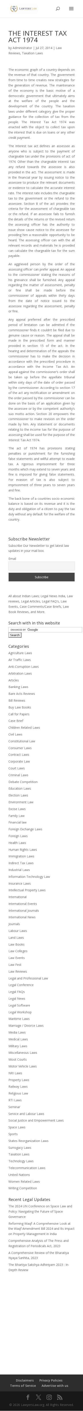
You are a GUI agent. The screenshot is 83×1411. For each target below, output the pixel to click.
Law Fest (14, 965)
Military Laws (17, 1046)
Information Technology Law (29, 877)
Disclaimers (25, 1380)
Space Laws (16, 1127)
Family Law (16, 816)
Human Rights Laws (22, 849)
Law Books (16, 944)
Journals (14, 924)
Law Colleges (17, 951)
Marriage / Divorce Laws (26, 1025)
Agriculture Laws (20, 653)
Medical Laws (18, 1039)
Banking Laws (18, 687)
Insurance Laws (19, 883)
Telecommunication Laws (26, 1168)
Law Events (16, 958)
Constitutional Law (21, 741)
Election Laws (18, 795)
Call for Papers (18, 714)
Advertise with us (55, 1386)
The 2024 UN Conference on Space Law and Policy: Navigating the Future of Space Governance (40, 1211)
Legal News (16, 998)
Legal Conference (21, 985)
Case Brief (15, 721)
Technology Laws (21, 1161)
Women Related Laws (24, 1181)
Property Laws (18, 1080)
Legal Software (19, 1005)
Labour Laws (17, 931)
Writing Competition (22, 1188)
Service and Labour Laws (26, 1114)
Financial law (17, 822)
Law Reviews (17, 971)
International (17, 897)
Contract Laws (18, 754)
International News (22, 917)
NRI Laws (15, 1073)
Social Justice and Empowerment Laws (36, 1120)
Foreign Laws (18, 836)
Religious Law (18, 1093)
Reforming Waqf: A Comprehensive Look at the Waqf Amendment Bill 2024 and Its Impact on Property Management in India (41, 1228)
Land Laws (16, 937)
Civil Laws (15, 734)
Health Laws (17, 843)
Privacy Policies (50, 1380)
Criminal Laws (18, 775)
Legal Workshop (20, 1012)
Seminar (14, 1107)
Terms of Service (23, 1386)
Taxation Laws (32, 53)
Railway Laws (18, 1086)
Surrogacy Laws (19, 1148)
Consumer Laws (20, 748)
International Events (22, 904)
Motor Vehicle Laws (22, 1066)
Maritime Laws (19, 1019)
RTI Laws (15, 1100)
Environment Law (20, 802)
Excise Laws (17, 809)
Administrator (22, 48)
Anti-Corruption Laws (23, 666)
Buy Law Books (19, 707)
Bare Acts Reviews (21, 694)
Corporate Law (19, 761)
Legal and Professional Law (28, 978)
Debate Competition (23, 782)
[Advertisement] (41, 1320)
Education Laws (19, 788)
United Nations (19, 1175)
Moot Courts (17, 1059)
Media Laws (17, 1032)
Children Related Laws (24, 727)
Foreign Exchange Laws (25, 829)
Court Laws (16, 768)
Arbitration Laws (20, 673)
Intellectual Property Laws (27, 890)
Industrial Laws (19, 870)
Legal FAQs (16, 992)
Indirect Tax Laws (21, 863)
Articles (13, 680)
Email (12, 558)
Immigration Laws (21, 856)
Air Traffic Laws (19, 660)
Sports (13, 1134)
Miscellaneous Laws (22, 1052)
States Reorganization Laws (28, 1141)
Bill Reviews (16, 700)
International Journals (23, 910)
